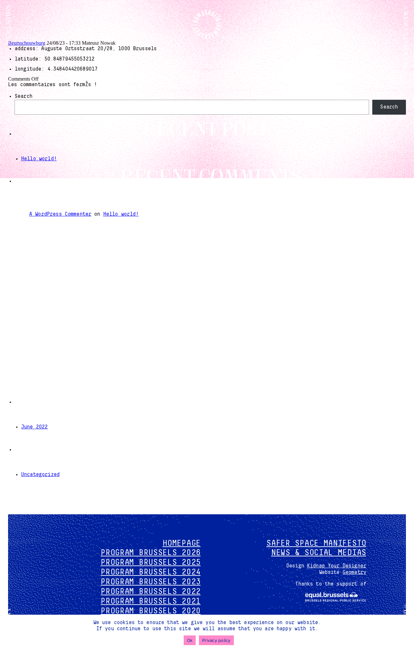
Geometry (354, 572)
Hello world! (39, 158)
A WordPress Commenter (60, 214)
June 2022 (34, 426)
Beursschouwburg (26, 43)
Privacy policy (216, 640)
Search (23, 96)
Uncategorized (40, 474)
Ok (190, 640)
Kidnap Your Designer (336, 565)
